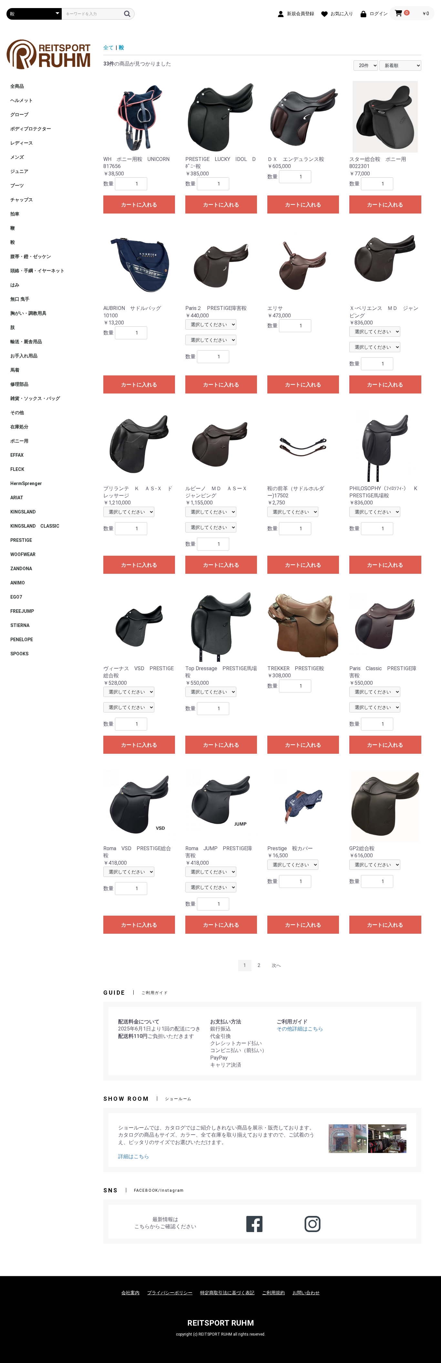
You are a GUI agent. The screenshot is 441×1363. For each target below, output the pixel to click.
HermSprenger (26, 483)
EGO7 (16, 597)
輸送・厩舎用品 (26, 341)
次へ (276, 965)
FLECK (17, 469)
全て (108, 48)
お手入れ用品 (23, 355)
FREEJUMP (22, 611)
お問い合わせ (306, 1292)
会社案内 (130, 1292)
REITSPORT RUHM (220, 1323)
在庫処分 (19, 426)
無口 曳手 (19, 299)
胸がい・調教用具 (28, 313)
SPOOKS (19, 653)
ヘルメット (21, 100)
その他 (17, 412)
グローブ (19, 114)
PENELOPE (21, 639)
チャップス (21, 199)
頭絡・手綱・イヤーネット (37, 270)
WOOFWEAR (23, 554)
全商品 (17, 86)
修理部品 (19, 384)
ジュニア (19, 171)
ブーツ (17, 185)
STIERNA (19, 625)
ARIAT (16, 497)
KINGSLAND (23, 511)
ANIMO (17, 582)
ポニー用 (19, 440)
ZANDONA (21, 568)
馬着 (14, 370)
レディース (21, 142)
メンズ (17, 157)
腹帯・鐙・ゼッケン (30, 256)
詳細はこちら (133, 1156)
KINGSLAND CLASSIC (34, 526)
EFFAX (17, 455)
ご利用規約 (273, 1292)
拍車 (14, 213)
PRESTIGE (21, 540)
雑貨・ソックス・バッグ (35, 398)
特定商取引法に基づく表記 (227, 1292)
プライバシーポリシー (169, 1292)
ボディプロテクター (30, 128)
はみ (14, 284)
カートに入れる (139, 205)
